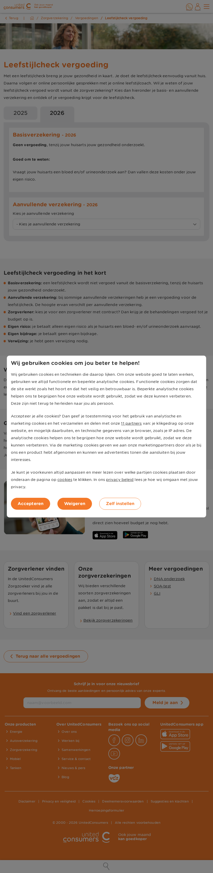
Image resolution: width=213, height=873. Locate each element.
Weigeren (74, 503)
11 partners (131, 423)
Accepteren (30, 503)
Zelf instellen (120, 503)
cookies (64, 480)
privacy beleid (120, 480)
